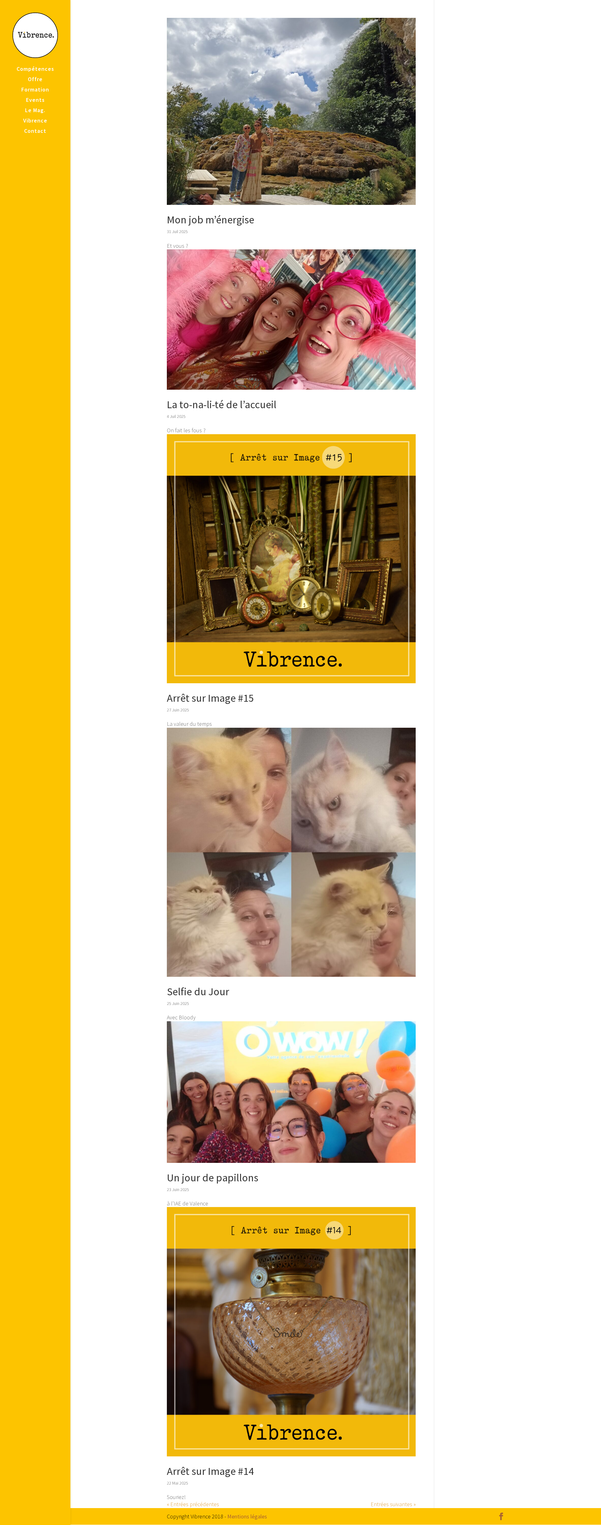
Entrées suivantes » (393, 1504)
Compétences (35, 69)
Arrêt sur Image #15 (210, 698)
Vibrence (35, 121)
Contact (35, 131)
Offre (35, 80)
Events (35, 100)
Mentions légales (247, 1516)
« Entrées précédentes (193, 1504)
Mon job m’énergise (210, 219)
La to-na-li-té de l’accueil (223, 404)
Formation (35, 90)
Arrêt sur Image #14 (210, 1471)
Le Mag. (35, 111)
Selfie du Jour (198, 991)
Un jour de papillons (212, 1177)
